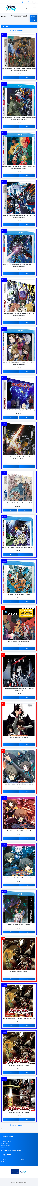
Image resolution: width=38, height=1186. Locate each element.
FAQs (4, 1161)
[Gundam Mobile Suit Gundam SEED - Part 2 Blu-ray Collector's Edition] (19, 252)
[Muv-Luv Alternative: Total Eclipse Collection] (19, 772)
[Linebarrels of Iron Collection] (19, 725)
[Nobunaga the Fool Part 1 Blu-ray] (19, 1050)
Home (4, 1159)
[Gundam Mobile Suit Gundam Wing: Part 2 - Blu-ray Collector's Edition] (19, 350)
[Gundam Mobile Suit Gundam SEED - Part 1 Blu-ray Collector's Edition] (19, 202)
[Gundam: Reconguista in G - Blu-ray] (19, 582)
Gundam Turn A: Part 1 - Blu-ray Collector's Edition (17, 503)
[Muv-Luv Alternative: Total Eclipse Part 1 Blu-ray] (19, 815)
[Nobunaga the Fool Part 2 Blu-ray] (19, 1097)
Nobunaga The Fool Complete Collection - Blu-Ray (19, 1018)
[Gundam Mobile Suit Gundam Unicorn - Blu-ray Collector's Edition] (19, 304)
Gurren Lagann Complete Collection (19, 641)
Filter (33, 20)
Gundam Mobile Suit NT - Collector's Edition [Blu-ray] (18, 410)
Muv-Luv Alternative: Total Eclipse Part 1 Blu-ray (19, 831)
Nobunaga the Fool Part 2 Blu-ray (19, 1112)
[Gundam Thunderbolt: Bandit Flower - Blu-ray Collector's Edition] (19, 443)
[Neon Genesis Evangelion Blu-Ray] (19, 912)
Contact (22, 1159)
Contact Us (26, 2)
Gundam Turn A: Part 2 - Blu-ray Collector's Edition (18, 547)
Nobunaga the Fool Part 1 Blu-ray (19, 1065)
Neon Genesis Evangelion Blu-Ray (19, 924)
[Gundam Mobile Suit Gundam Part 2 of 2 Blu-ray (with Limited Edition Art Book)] (19, 154)
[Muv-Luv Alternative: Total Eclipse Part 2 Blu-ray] (19, 862)
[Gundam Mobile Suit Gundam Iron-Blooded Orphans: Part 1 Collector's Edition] (19, 55)
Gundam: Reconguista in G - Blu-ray (19, 594)
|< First (12, 30)
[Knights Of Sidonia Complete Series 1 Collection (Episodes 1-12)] (19, 677)
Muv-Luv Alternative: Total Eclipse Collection (19, 784)
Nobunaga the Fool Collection (19, 971)
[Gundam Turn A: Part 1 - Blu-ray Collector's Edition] (17, 493)
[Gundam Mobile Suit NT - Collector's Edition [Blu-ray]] (18, 401)
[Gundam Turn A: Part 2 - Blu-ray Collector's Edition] (18, 536)
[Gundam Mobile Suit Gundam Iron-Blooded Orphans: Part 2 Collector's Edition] (19, 105)
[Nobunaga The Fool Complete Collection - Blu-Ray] (19, 1000)
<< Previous (18, 30)
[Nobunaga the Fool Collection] (19, 962)
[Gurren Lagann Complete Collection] (19, 630)
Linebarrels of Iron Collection (19, 737)
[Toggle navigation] (34, 8)
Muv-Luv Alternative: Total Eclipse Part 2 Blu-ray (19, 878)
